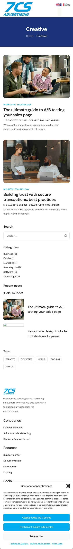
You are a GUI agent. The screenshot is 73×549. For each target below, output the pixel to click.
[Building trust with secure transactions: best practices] (36, 161)
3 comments (52, 120)
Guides (7, 258)
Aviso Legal (57, 543)
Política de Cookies (19, 543)
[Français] (62, 4)
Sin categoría (10, 267)
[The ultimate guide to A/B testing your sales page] (36, 76)
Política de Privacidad (40, 543)
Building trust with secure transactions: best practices (29, 197)
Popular (55, 359)
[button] (68, 486)
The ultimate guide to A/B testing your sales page (34, 112)
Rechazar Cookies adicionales (36, 527)
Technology (24, 104)
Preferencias (37, 536)
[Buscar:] (36, 235)
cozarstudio (36, 120)
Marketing (9, 104)
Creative (10, 359)
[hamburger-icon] (59, 12)
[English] (58, 4)
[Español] (67, 4)
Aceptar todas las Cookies (36, 517)
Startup (10, 367)
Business (8, 189)
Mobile (41, 359)
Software (8, 272)
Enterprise (26, 359)
